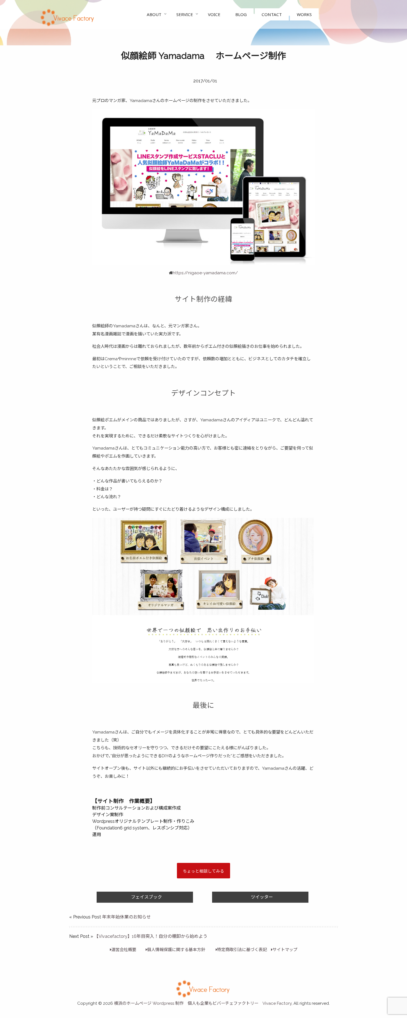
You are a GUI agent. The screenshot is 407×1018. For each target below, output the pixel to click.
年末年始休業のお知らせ (126, 917)
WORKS (304, 14)
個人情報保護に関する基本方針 (176, 949)
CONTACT (272, 14)
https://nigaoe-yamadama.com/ (205, 272)
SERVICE (184, 14)
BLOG (241, 14)
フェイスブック (146, 897)
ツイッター (262, 897)
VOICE (214, 14)
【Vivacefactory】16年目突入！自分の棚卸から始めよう (150, 936)
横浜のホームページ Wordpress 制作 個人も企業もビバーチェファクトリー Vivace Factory (203, 1003)
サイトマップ (284, 949)
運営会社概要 (123, 949)
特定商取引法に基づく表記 (242, 949)
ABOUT (154, 14)
